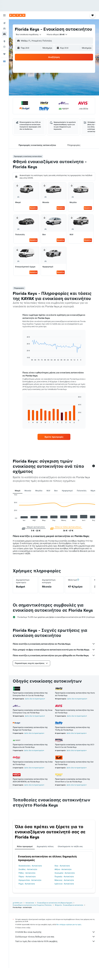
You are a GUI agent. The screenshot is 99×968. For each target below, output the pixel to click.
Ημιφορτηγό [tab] (67, 490)
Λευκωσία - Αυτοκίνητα (65, 873)
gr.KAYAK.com (17, 903)
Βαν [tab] (56, 490)
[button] (4, 15)
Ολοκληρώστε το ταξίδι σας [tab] (70, 846)
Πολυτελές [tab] (81, 490)
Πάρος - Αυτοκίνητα (27, 876)
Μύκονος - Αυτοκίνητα (64, 880)
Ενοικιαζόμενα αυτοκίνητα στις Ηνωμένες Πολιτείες (32, 905)
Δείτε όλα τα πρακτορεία (34, 699)
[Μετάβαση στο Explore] (4, 41)
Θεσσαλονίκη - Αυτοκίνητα (30, 866)
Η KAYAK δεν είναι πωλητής (28, 932)
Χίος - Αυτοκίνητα (62, 866)
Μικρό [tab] (17, 490)
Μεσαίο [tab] (27, 490)
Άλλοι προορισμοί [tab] (25, 846)
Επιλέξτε (33, 208)
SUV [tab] (48, 490)
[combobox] (29, 34)
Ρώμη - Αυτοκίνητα (27, 884)
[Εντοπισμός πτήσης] (4, 46)
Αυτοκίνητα (30, 903)
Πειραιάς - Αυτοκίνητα (64, 876)
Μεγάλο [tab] (38, 490)
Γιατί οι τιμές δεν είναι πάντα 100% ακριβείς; (36, 941)
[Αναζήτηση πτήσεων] (4, 23)
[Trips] (4, 54)
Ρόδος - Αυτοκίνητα (27, 873)
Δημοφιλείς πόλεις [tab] (45, 846)
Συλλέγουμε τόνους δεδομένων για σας (34, 936)
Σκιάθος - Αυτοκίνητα (28, 869)
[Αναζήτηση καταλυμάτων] (4, 28)
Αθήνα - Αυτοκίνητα (63, 869)
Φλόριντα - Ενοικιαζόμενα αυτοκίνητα (69, 905)
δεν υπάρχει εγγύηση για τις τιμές (69, 924)
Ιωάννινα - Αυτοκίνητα (64, 884)
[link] (54, 437)
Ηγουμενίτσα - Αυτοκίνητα (30, 880)
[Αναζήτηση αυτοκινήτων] (4, 34)
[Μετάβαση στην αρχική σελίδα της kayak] (17, 15)
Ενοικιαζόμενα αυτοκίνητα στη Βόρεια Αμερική (54, 903)
